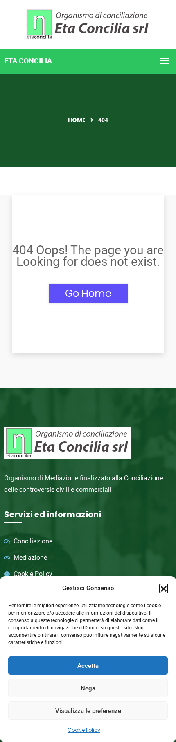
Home (77, 120)
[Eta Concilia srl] (88, 23)
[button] (164, 588)
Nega (88, 688)
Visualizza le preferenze (88, 711)
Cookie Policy (84, 729)
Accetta (88, 666)
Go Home (88, 293)
